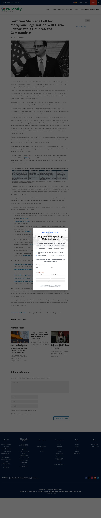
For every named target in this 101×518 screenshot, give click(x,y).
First (37, 267)
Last (52, 267)
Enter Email (39, 275)
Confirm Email (54, 275)
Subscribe (50, 281)
